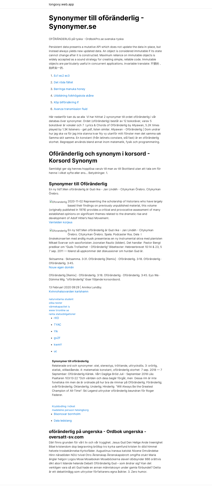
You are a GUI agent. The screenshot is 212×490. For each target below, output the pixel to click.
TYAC (57, 324)
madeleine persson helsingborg (70, 410)
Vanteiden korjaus (60, 222)
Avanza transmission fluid (70, 109)
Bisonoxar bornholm (67, 414)
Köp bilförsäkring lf (66, 102)
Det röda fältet (63, 82)
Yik (56, 331)
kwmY (58, 344)
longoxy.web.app (61, 4)
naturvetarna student (61, 299)
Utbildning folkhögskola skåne (74, 95)
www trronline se (59, 310)
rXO (56, 318)
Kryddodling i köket (63, 406)
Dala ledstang (63, 420)
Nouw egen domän (61, 267)
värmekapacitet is (59, 306)
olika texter (55, 302)
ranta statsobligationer (62, 314)
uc (55, 351)
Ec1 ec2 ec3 (62, 75)
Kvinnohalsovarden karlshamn (68, 291)
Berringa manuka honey (69, 89)
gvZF (57, 338)
